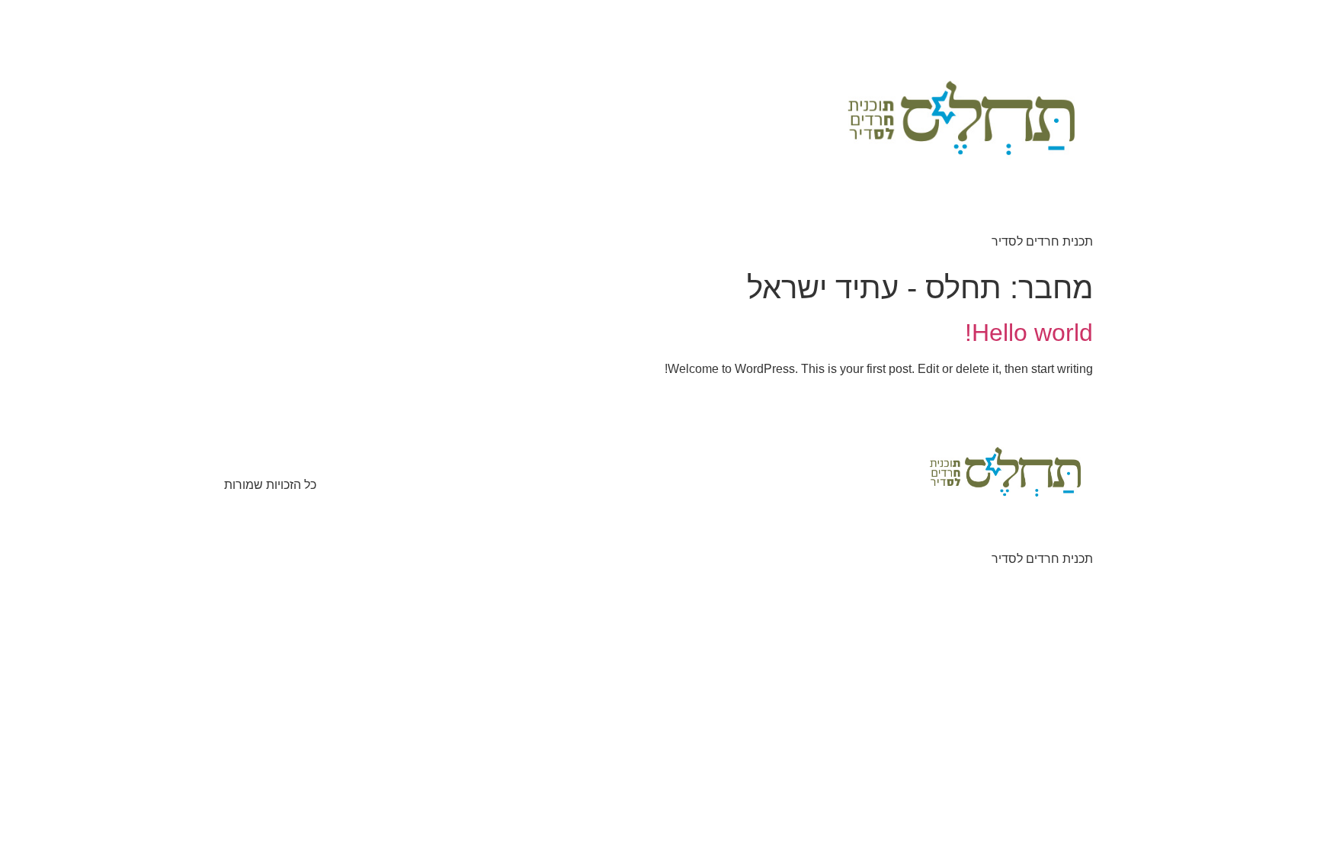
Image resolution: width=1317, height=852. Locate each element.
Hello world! (1029, 332)
